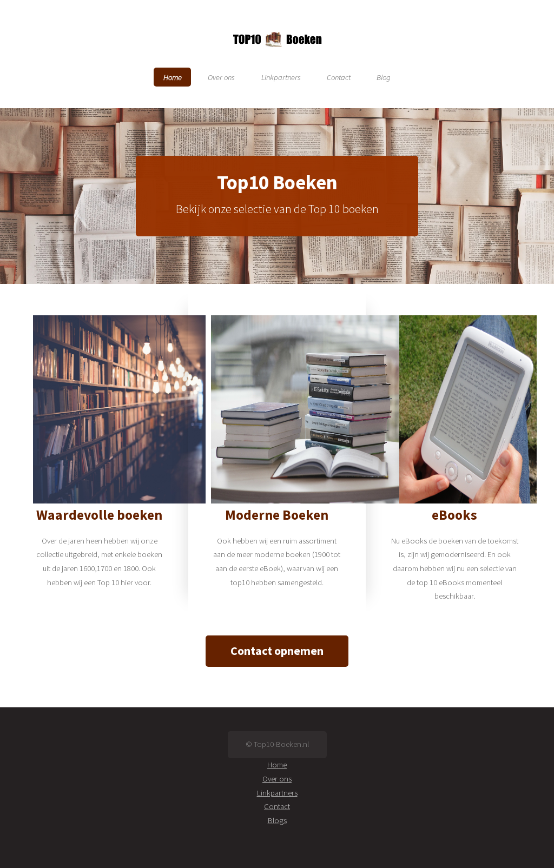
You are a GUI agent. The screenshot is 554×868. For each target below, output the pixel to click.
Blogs (277, 820)
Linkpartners (281, 77)
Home (172, 77)
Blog (384, 77)
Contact (339, 77)
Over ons (221, 77)
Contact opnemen (277, 650)
